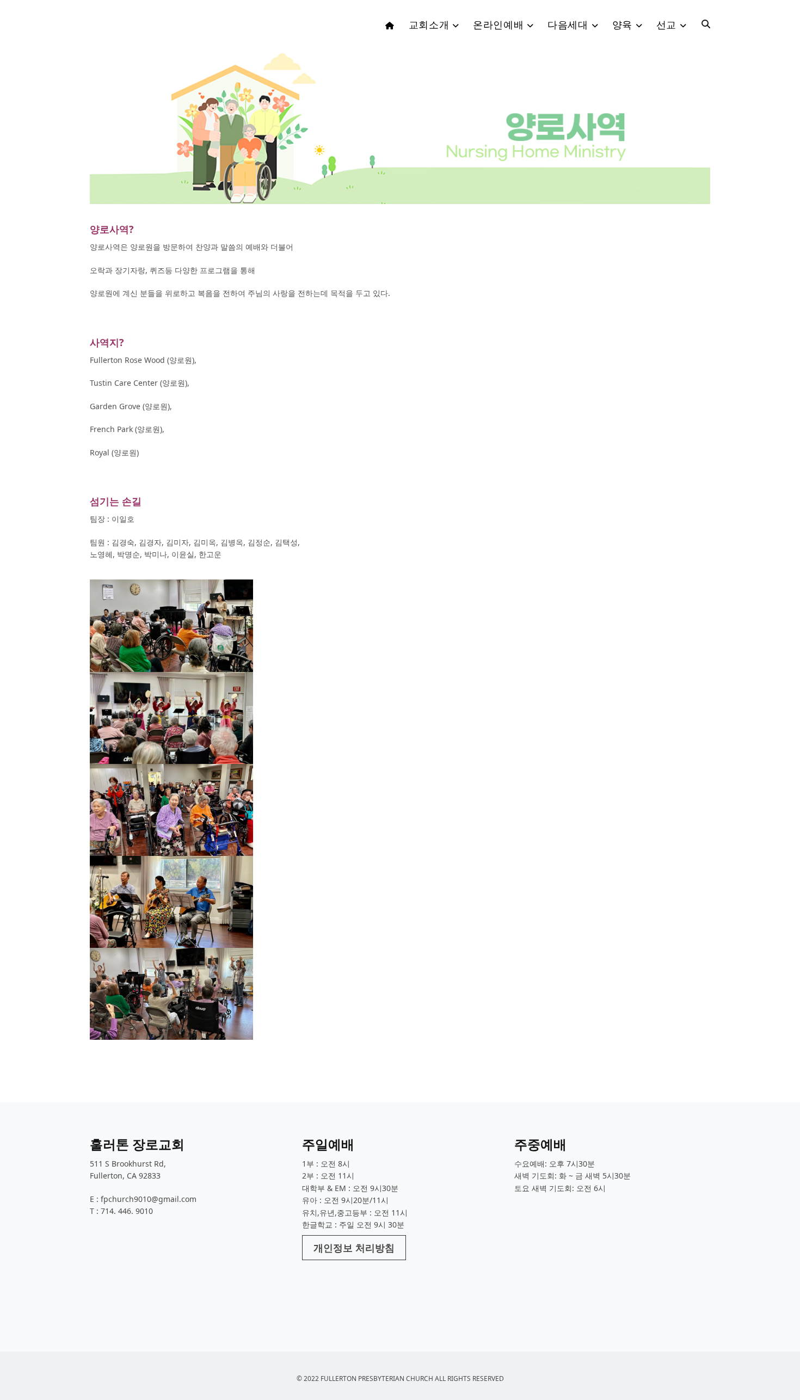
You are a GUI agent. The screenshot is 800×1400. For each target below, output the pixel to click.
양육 (622, 24)
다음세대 (567, 24)
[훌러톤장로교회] (171, 27)
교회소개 (429, 24)
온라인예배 (498, 24)
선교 (666, 24)
